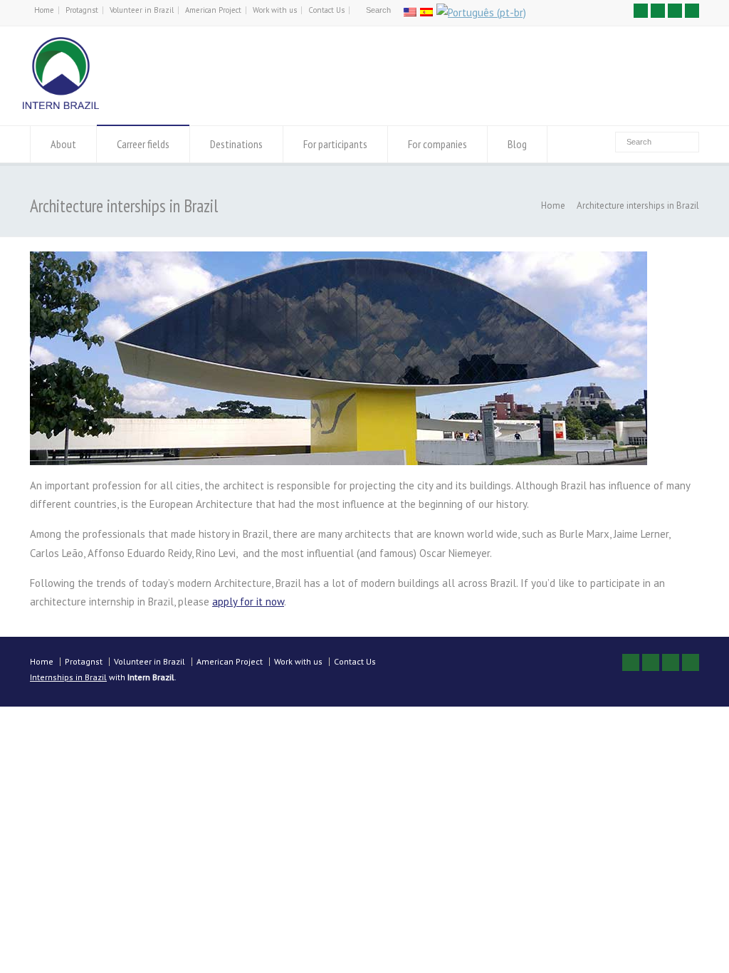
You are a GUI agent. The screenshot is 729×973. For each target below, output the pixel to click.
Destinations (236, 144)
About (63, 144)
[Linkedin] (692, 11)
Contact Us (326, 10)
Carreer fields (143, 144)
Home (44, 10)
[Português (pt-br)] (481, 12)
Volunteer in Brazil (142, 10)
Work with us (275, 10)
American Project (213, 10)
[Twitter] (641, 11)
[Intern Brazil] (61, 105)
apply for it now (248, 601)
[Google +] (675, 11)
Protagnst (81, 10)
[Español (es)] (426, 12)
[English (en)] (410, 12)
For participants (335, 144)
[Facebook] (658, 11)
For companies (437, 144)
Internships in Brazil (68, 677)
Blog (517, 144)
